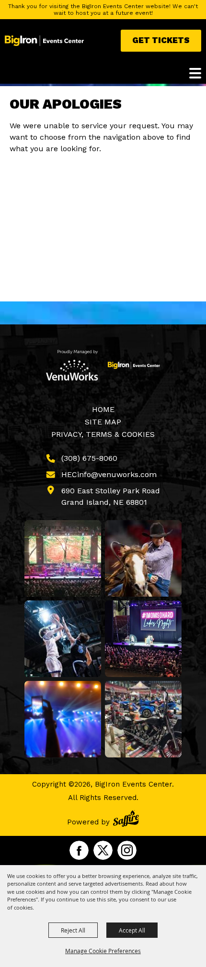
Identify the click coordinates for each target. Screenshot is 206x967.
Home (103, 409)
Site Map (103, 421)
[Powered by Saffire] (126, 820)
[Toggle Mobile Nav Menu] (195, 73)
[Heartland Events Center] (134, 365)
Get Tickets (161, 40)
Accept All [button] (132, 930)
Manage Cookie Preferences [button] (103, 951)
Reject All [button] (73, 930)
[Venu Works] (72, 365)
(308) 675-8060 (89, 458)
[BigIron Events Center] (44, 40)
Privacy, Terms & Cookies (103, 434)
